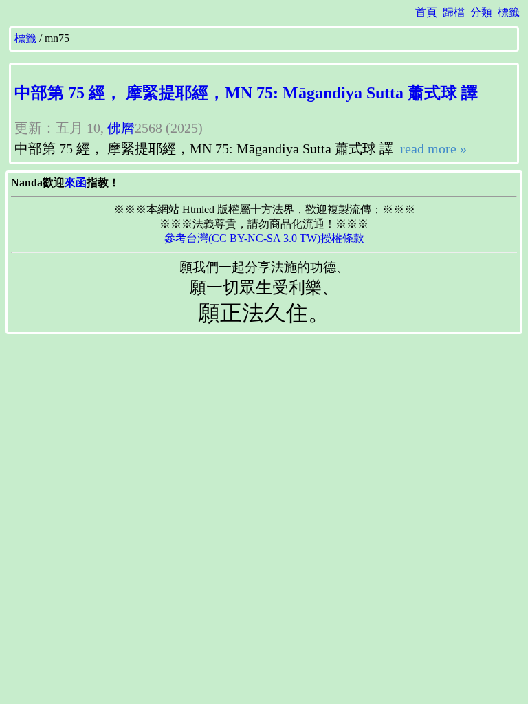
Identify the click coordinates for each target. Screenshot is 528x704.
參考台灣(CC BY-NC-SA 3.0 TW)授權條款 (264, 238)
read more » (432, 148)
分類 (481, 12)
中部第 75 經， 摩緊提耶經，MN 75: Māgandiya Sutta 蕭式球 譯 (246, 93)
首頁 (426, 12)
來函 (76, 182)
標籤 (509, 12)
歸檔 (454, 12)
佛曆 (121, 127)
